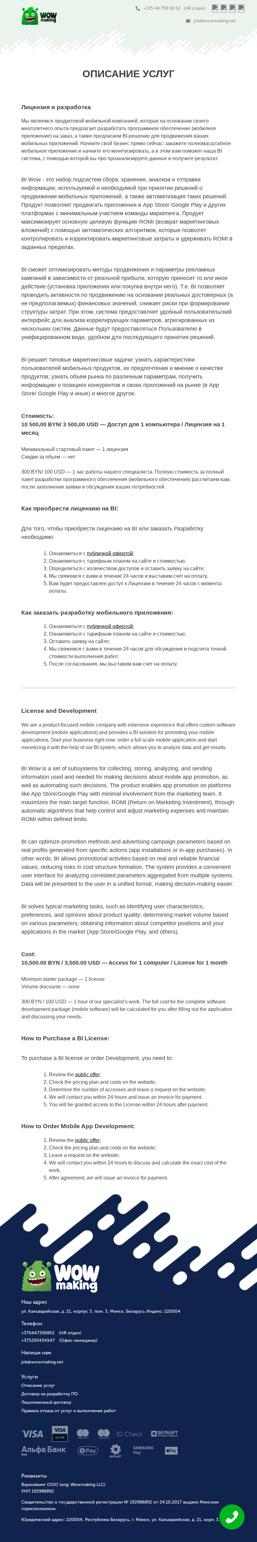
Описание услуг (38, 1385)
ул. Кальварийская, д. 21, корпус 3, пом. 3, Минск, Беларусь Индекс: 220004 (101, 1311)
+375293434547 (59, 1340)
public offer (87, 1074)
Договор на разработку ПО (49, 1394)
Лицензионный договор (46, 1402)
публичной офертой (110, 553)
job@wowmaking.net (42, 1362)
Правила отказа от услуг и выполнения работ (68, 1410)
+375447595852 (51, 1333)
